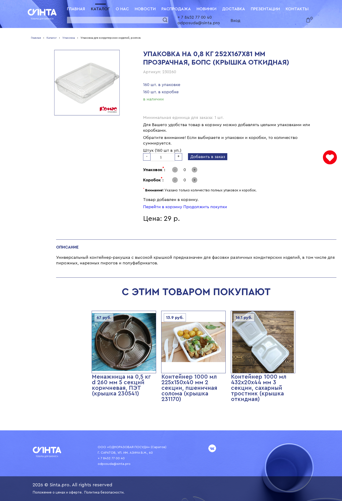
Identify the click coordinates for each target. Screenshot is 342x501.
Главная (76, 9)
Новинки (206, 9)
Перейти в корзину (162, 207)
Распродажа (176, 9)
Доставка (233, 9)
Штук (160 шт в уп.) (162, 150)
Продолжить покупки (205, 207)
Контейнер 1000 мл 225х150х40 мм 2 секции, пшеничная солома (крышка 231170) (189, 388)
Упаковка (68, 37)
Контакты (297, 9)
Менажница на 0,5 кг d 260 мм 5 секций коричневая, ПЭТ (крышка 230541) (121, 385)
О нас (122, 9)
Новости (145, 9)
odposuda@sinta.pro (199, 23)
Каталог (100, 9)
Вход (235, 20)
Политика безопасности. (104, 492)
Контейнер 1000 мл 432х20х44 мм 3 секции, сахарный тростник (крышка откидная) (258, 388)
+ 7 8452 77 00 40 (195, 17)
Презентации (265, 9)
